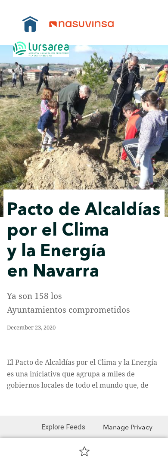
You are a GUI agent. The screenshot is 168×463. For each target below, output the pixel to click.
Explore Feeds (63, 427)
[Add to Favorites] (84, 450)
